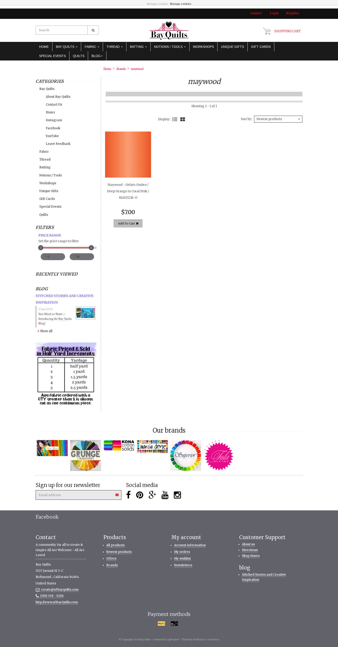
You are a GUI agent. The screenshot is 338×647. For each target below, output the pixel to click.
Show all (46, 331)
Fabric (91, 47)
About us (248, 544)
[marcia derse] (152, 446)
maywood (137, 68)
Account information (190, 545)
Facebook (53, 128)
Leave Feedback (58, 144)
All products (115, 545)
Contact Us (54, 104)
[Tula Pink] (219, 455)
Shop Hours (251, 556)
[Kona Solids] (119, 445)
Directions (250, 550)
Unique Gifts (232, 47)
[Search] (93, 30)
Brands (121, 68)
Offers (111, 559)
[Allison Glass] (52, 448)
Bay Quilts (65, 47)
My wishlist (182, 559)
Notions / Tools (168, 47)
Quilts (78, 56)
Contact (256, 13)
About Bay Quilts (58, 97)
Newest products (119, 552)
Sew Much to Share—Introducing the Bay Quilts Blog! (55, 318)
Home (44, 47)
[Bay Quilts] (169, 30)
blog (96, 56)
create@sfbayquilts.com (60, 590)
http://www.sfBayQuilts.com (57, 602)
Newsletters (183, 565)
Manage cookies (157, 4)
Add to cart (127, 223)
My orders (182, 552)
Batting (137, 47)
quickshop (128, 168)
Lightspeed (172, 639)
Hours (50, 112)
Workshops (203, 47)
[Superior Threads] (185, 455)
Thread (113, 47)
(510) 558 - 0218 (51, 596)
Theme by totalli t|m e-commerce (200, 639)
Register (292, 13)
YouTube (52, 136)
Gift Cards (261, 47)
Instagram (54, 120)
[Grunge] (85, 455)
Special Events (52, 56)
